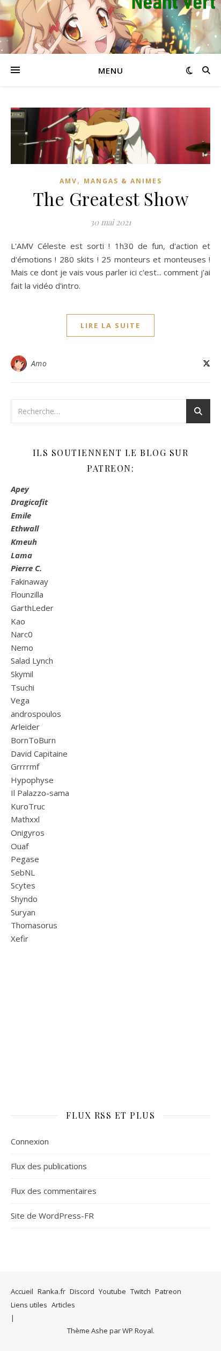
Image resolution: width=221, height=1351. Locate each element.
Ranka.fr (51, 1291)
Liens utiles (29, 1305)
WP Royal (137, 1330)
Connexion (30, 1141)
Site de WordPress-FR (52, 1215)
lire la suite (110, 325)
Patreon (168, 1291)
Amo (39, 363)
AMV (68, 181)
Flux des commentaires (54, 1190)
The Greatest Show (111, 198)
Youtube (112, 1291)
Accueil (22, 1291)
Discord (82, 1291)
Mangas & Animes (123, 181)
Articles (63, 1305)
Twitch (140, 1291)
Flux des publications (49, 1166)
